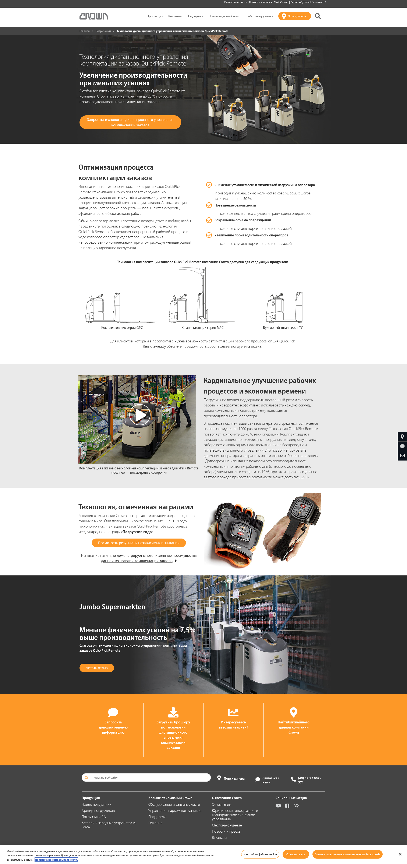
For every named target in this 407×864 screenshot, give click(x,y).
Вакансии (219, 837)
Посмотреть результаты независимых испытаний (139, 542)
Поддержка (195, 16)
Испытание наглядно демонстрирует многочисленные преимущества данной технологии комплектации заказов (139, 558)
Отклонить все (295, 854)
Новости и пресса (261, 2)
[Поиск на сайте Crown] (317, 16)
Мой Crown (281, 2)
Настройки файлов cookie (260, 854)
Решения (175, 16)
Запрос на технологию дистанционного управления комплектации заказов (130, 122)
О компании (221, 804)
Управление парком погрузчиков (174, 810)
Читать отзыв (97, 667)
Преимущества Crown (225, 16)
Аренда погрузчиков (98, 810)
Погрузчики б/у (94, 816)
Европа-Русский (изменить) (308, 2)
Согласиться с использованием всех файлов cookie (347, 854)
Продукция (155, 16)
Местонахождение (227, 825)
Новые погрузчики (97, 804)
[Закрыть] (400, 854)
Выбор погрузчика (259, 16)
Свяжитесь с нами (236, 2)
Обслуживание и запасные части (174, 804)
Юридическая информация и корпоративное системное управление (235, 814)
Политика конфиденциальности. (56, 859)
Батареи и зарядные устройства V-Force (109, 824)
